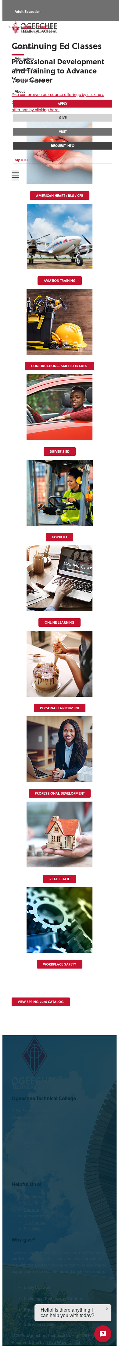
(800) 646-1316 (26, 1123)
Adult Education (28, 11)
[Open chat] (102, 1333)
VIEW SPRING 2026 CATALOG (41, 1001)
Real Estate (59, 879)
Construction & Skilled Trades (59, 365)
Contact (19, 1130)
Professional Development (60, 793)
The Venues (35, 1222)
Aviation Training (60, 280)
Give (63, 117)
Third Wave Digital (63, 1342)
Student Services (29, 80)
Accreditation (36, 1216)
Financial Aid (26, 69)
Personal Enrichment (59, 708)
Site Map (32, 1228)
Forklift (59, 537)
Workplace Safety (59, 964)
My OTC (21, 160)
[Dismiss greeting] (107, 1309)
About (20, 91)
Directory (32, 1196)
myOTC (31, 1203)
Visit (63, 131)
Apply (62, 103)
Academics (24, 47)
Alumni (20, 25)
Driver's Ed (60, 451)
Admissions (24, 58)
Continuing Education (32, 39)
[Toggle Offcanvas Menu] (15, 175)
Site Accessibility (39, 1324)
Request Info (62, 145)
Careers (31, 1209)
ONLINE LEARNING (59, 622)
